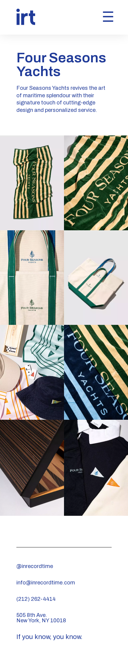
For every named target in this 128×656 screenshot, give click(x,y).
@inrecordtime (34, 566)
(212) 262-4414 (36, 599)
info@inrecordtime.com (45, 583)
